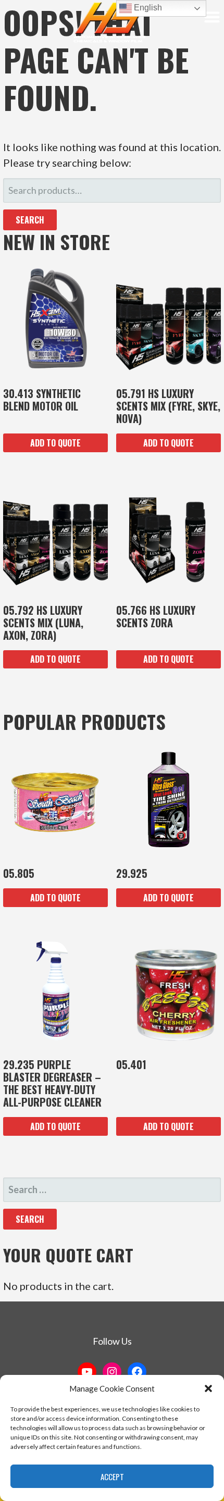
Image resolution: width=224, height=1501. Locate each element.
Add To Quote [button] (55, 443)
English (147, 7)
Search (30, 220)
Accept (112, 1476)
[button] (208, 1388)
